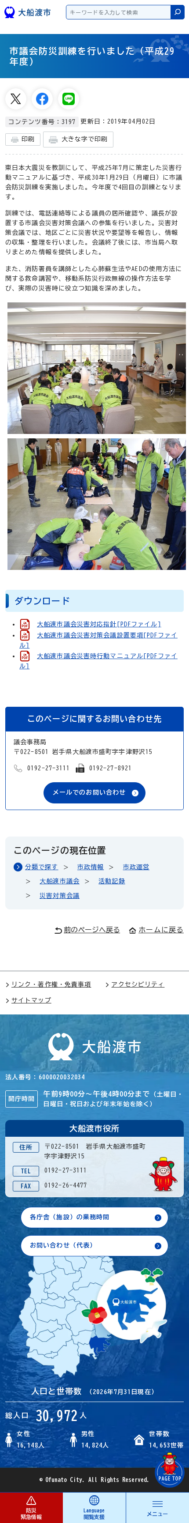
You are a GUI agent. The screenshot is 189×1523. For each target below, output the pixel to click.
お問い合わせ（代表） (63, 1245)
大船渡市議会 (60, 881)
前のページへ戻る (92, 929)
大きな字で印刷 (85, 139)
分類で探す (41, 867)
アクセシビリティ (137, 984)
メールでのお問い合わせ (89, 792)
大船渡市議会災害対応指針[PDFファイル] (99, 624)
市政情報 (90, 867)
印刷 (28, 139)
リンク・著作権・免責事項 (51, 984)
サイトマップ (31, 1000)
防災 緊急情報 (31, 1513)
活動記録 (111, 881)
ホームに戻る (161, 929)
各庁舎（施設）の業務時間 (69, 1217)
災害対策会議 (60, 896)
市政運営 (136, 867)
